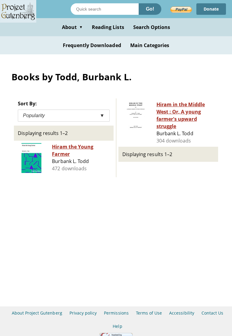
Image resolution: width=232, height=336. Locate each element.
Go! (150, 8)
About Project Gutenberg (37, 313)
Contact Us (212, 313)
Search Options (151, 27)
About (72, 27)
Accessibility (181, 313)
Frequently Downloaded (92, 45)
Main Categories (149, 45)
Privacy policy (83, 313)
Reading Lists (108, 27)
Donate (211, 9)
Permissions (116, 313)
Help (117, 326)
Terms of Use (149, 313)
